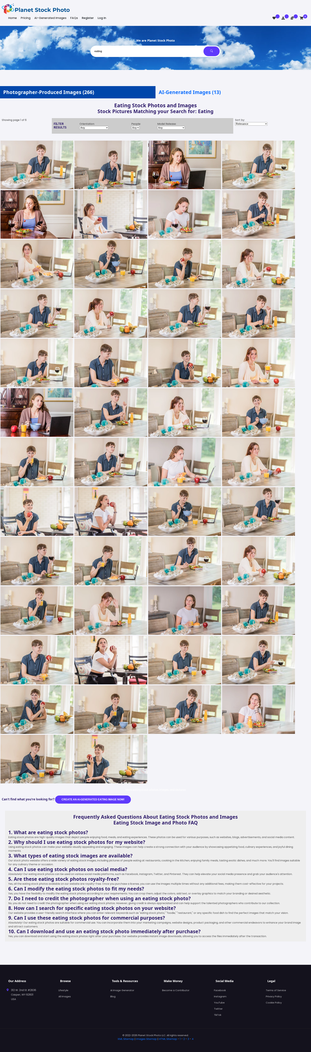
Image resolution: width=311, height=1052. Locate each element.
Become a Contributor (175, 990)
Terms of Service (276, 990)
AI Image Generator (122, 990)
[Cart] (301, 18)
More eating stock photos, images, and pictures (155, 789)
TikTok (217, 1015)
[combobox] (155, 51)
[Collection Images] (274, 18)
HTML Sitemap (168, 1039)
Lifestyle (63, 990)
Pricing (25, 18)
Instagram (220, 996)
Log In (102, 18)
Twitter (218, 1008)
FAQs (74, 18)
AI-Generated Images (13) (190, 92)
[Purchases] (283, 18)
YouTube (219, 1002)
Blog (112, 996)
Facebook (220, 990)
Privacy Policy (274, 996)
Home (12, 18)
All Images (64, 996)
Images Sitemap (146, 1039)
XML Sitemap (126, 1039)
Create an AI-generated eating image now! (93, 799)
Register (88, 18)
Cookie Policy (274, 1002)
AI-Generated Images (50, 18)
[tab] (155, 1044)
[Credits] (292, 18)
